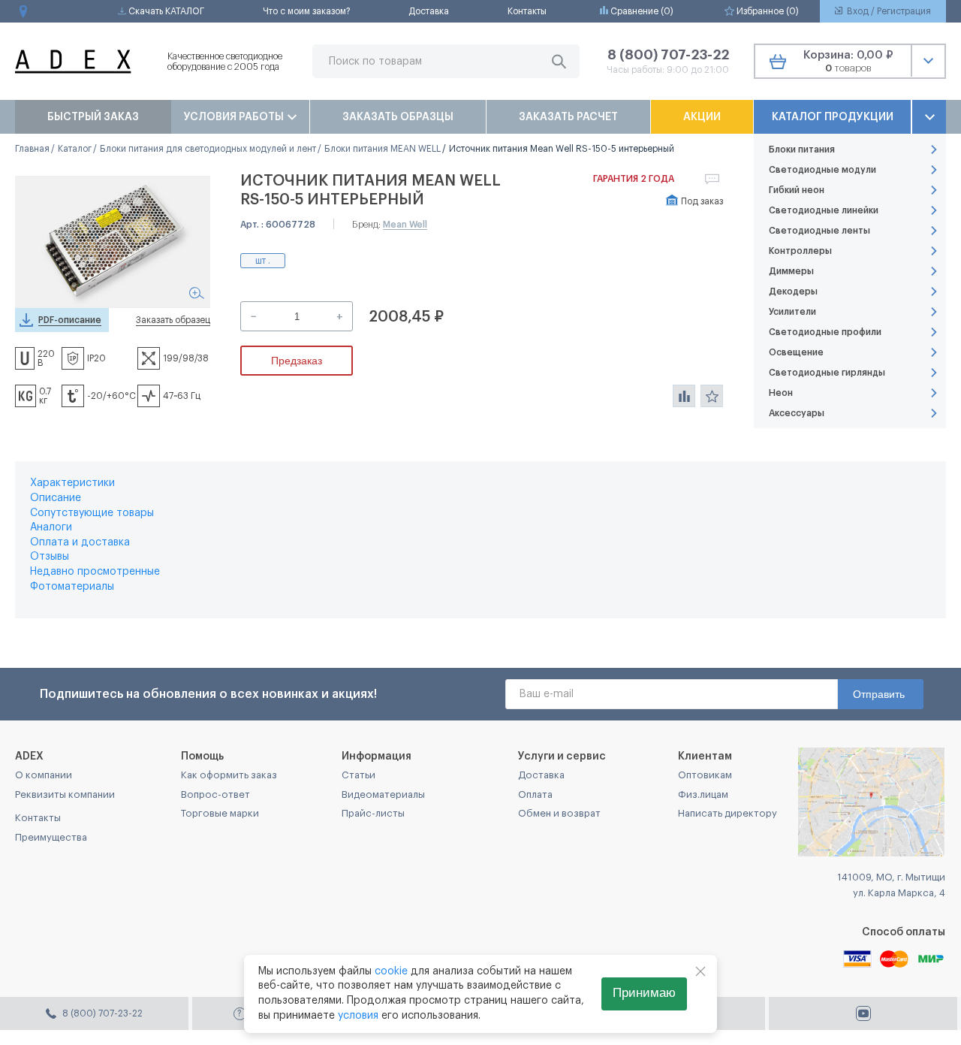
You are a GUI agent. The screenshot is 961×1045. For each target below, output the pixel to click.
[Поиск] (559, 61)
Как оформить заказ (229, 775)
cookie (391, 971)
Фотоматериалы (72, 586)
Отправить (879, 694)
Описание (55, 498)
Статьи (358, 775)
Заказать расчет (568, 117)
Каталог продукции (832, 117)
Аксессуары (796, 413)
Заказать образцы (397, 117)
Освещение (796, 352)
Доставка (428, 11)
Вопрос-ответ (215, 794)
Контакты (527, 11)
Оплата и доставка (80, 542)
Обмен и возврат (559, 813)
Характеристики (72, 483)
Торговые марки (220, 813)
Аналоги (51, 527)
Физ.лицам (703, 794)
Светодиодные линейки (823, 210)
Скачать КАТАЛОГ (165, 11)
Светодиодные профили (825, 332)
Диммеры (791, 271)
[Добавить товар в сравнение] (684, 396)
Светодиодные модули (822, 169)
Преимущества (51, 837)
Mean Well (405, 224)
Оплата (535, 794)
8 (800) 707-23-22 (668, 55)
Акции (702, 117)
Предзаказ (296, 361)
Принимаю (644, 993)
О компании (43, 775)
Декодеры (793, 291)
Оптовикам (705, 775)
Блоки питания (802, 149)
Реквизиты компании (65, 794)
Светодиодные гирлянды (827, 372)
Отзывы (49, 556)
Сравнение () (640, 11)
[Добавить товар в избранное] (711, 396)
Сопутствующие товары (92, 513)
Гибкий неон (796, 190)
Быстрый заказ (93, 117)
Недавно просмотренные (95, 571)
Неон (781, 392)
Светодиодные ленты (819, 230)
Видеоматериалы (383, 794)
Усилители (792, 311)
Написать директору (727, 813)
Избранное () (766, 11)
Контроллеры (800, 250)
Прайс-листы (373, 813)
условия (358, 1015)
